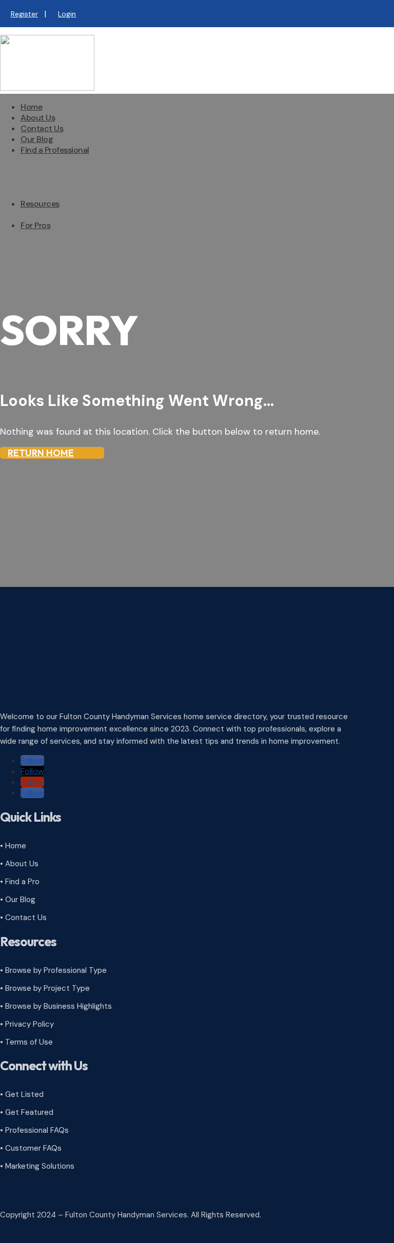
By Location (63, 198)
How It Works (65, 241)
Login (67, 13)
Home (31, 106)
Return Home (41, 453)
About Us (38, 117)
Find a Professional (55, 150)
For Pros (35, 225)
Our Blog (37, 139)
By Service (60, 187)
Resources (40, 203)
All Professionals (71, 165)
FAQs (50, 219)
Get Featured (65, 273)
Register (24, 13)
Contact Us (42, 128)
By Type (55, 176)
